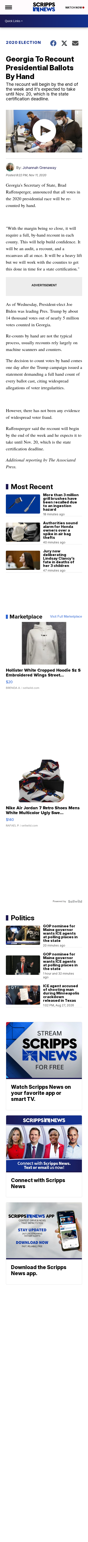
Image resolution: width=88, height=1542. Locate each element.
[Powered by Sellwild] (75, 901)
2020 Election (23, 42)
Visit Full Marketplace (66, 616)
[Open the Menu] (8, 7)
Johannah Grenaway (39, 167)
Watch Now (73, 7)
